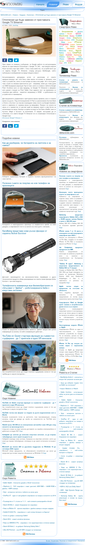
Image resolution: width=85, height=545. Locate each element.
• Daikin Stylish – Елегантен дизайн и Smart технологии (20, 483)
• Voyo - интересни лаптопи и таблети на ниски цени (20, 492)
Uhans (61, 58)
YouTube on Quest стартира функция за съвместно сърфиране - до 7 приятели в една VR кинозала (28, 337)
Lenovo (79, 44)
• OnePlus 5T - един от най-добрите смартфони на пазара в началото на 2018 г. (71, 421)
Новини (53, 4)
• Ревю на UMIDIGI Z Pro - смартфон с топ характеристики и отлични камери (28, 523)
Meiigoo (80, 46)
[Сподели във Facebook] (4, 60)
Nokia (61, 52)
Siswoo (62, 57)
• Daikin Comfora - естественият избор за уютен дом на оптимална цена (71, 394)
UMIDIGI (79, 58)
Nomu (69, 53)
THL (80, 57)
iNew (63, 42)
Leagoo (72, 44)
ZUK (69, 63)
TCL (72, 57)
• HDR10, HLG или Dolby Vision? (70, 486)
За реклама (54, 541)
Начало (40, 4)
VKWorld (70, 61)
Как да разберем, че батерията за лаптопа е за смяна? (26, 144)
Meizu (61, 48)
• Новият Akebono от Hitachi (68, 388)
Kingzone (64, 44)
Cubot (79, 35)
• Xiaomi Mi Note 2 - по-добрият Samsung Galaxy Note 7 (21, 526)
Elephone (77, 37)
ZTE (65, 63)
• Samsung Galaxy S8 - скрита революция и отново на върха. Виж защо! (71, 498)
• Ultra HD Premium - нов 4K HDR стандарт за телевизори (21, 530)
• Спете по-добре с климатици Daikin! (15, 515)
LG (67, 46)
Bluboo (72, 36)
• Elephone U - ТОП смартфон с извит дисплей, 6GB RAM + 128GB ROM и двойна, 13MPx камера (71, 407)
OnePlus (76, 52)
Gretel (61, 40)
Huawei (79, 39)
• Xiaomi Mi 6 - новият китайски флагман (16, 519)
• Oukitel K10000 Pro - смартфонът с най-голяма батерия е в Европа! (25, 512)
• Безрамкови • (67, 31)
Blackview (63, 35)
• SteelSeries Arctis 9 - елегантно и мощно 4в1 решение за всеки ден (71, 378)
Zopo (61, 63)
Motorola (62, 50)
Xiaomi (78, 60)
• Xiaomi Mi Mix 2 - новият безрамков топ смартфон (19, 505)
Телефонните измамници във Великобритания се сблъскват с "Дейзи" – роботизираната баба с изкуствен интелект (27, 288)
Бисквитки (81, 541)
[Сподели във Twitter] (16, 60)
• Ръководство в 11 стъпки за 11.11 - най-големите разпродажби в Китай (27, 501)
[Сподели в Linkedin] (10, 60)
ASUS (78, 33)
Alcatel (69, 34)
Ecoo (69, 38)
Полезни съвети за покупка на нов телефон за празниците (26, 184)
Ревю (66, 4)
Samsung (78, 54)
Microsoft (70, 48)
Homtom (67, 40)
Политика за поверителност (68, 541)
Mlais (79, 48)
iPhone (77, 41)
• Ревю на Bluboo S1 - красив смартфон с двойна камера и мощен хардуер (27, 508)
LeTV (61, 46)
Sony (69, 57)
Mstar (71, 50)
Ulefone (71, 58)
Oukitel (69, 54)
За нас (48, 541)
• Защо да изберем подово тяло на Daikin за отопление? (71, 384)
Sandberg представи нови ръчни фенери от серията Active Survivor (24, 232)
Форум (78, 4)
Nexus (78, 50)
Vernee (61, 61)
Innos (70, 42)
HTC (73, 40)
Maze (72, 46)
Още (25, 409)
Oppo (61, 54)
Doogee (61, 38)
